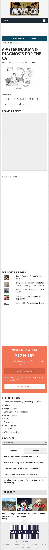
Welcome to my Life (11, 432)
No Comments (30, 62)
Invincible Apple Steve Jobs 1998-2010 (20, 474)
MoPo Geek (27, 542)
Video (43, 544)
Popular (13, 451)
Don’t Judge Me (10, 425)
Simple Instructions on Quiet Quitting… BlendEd (22, 402)
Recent (36, 451)
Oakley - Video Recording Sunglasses (29, 303)
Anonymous (8, 422)
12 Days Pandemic (11, 415)
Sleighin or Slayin (10, 409)
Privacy (6, 544)
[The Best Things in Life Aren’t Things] (9, 504)
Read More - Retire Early (24, 38)
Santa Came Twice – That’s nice (16, 412)
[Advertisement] (25, 29)
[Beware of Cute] (39, 504)
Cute (36, 547)
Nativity (7, 405)
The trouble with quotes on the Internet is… (24, 457)
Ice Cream (8, 429)
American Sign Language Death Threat (21, 468)
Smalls (6, 419)
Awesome (26, 547)
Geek (16, 547)
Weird (25, 544)
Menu (6, 21)
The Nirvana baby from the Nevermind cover (24, 463)
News (16, 544)
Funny (34, 544)
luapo (4, 62)
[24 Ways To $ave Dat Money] (24, 504)
